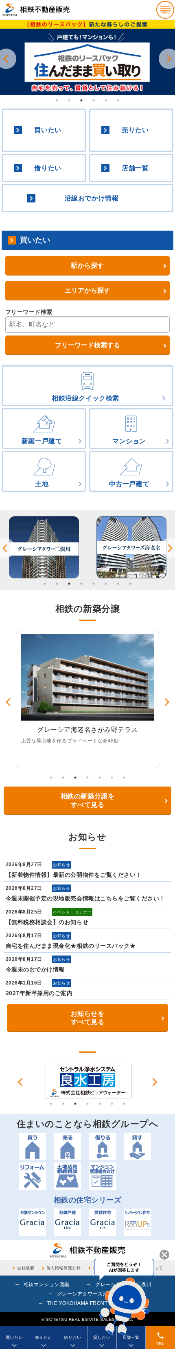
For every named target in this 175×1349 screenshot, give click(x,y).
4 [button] (94, 100)
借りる (102, 1146)
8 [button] (130, 584)
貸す (137, 1146)
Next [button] (154, 1082)
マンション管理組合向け (102, 1176)
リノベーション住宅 (137, 1222)
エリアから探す (87, 290)
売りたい (135, 130)
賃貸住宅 (102, 1222)
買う (32, 1146)
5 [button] (106, 100)
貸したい (101, 1337)
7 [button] (118, 584)
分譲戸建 (67, 1222)
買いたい (47, 130)
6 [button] (118, 100)
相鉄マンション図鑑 (47, 1284)
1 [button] (57, 100)
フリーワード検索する (87, 345)
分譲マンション (32, 1222)
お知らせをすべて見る (88, 1018)
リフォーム (32, 1176)
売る (67, 1146)
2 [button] (69, 100)
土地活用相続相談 (67, 1176)
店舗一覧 (135, 167)
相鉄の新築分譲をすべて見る (87, 800)
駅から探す (87, 265)
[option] (87, 57)
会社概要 (25, 1268)
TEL (160, 1338)
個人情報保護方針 (63, 1268)
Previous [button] (20, 1082)
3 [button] (81, 100)
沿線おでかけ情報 (91, 198)
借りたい (47, 167)
